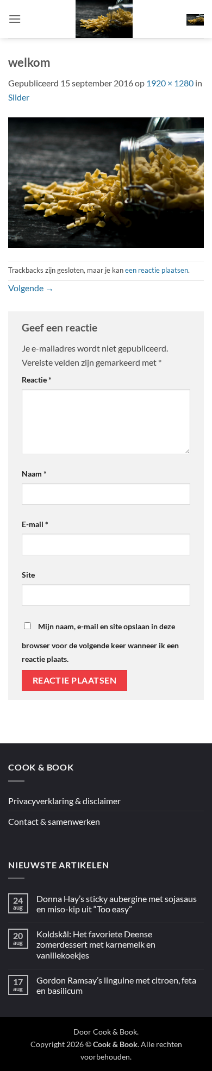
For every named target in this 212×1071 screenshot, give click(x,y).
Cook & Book (115, 1031)
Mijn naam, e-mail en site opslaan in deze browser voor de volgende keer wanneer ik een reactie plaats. (100, 643)
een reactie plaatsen (156, 270)
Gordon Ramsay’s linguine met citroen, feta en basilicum (116, 985)
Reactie (37, 379)
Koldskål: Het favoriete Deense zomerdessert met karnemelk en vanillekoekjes (95, 944)
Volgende (31, 288)
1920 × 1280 (170, 83)
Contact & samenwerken (54, 821)
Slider (18, 97)
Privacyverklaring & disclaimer (64, 801)
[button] (14, 18)
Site (28, 574)
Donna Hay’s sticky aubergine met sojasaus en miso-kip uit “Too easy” (116, 903)
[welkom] (106, 181)
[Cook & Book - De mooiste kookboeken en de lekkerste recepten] (103, 19)
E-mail (35, 524)
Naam (34, 473)
